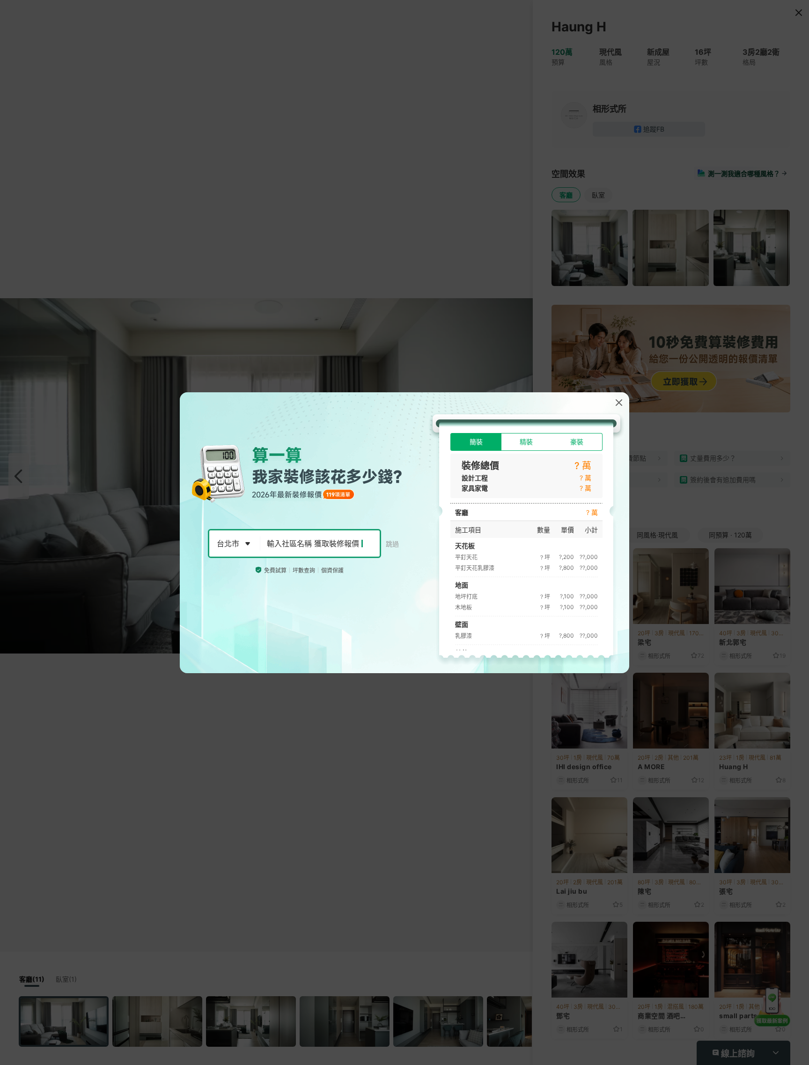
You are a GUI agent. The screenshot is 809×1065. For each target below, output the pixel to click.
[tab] (475, 442)
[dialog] (404, 532)
